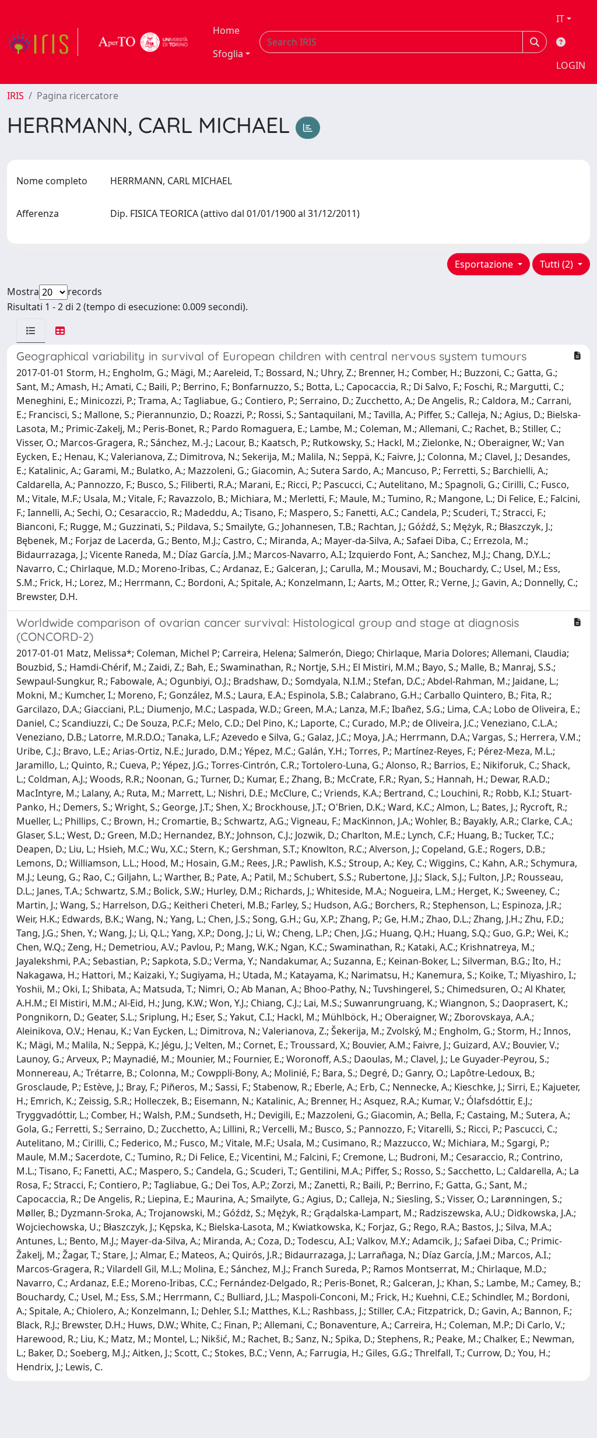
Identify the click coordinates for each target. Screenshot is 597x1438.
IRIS (15, 95)
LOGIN (570, 65)
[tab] (30, 330)
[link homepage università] (143, 42)
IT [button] (560, 18)
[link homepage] (42, 42)
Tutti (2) (557, 264)
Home (226, 30)
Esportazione (485, 264)
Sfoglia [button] (228, 53)
